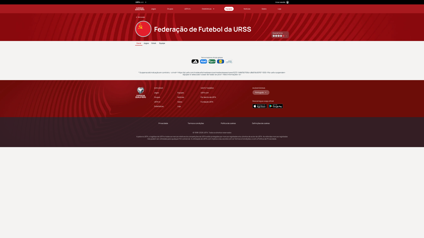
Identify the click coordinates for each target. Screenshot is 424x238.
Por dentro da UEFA (208, 97)
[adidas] (195, 61)
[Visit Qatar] (229, 61)
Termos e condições (196, 123)
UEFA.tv (157, 102)
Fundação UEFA (207, 102)
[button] (208, 9)
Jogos (146, 43)
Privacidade (163, 123)
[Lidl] (220, 61)
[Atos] (203, 61)
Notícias (180, 97)
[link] (153, 9)
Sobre (179, 102)
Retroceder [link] (141, 17)
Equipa (162, 43)
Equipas (180, 92)
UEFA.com (205, 92)
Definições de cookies (261, 123)
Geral (138, 43)
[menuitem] (156, 9)
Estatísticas (159, 106)
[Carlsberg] (212, 61)
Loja (179, 106)
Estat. (154, 43)
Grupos (157, 97)
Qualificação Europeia (139, 9)
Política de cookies (228, 123)
